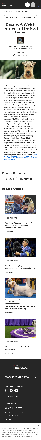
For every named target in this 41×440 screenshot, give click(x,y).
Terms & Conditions (12, 396)
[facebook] (11, 391)
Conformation (23, 11)
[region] (20, 431)
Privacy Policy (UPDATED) (14, 400)
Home (4, 11)
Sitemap (8, 419)
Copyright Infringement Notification (14, 407)
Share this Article (22, 55)
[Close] (38, 425)
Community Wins (12, 11)
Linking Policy (10, 403)
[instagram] (6, 391)
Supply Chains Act (12, 416)
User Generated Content (14, 412)
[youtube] (16, 391)
